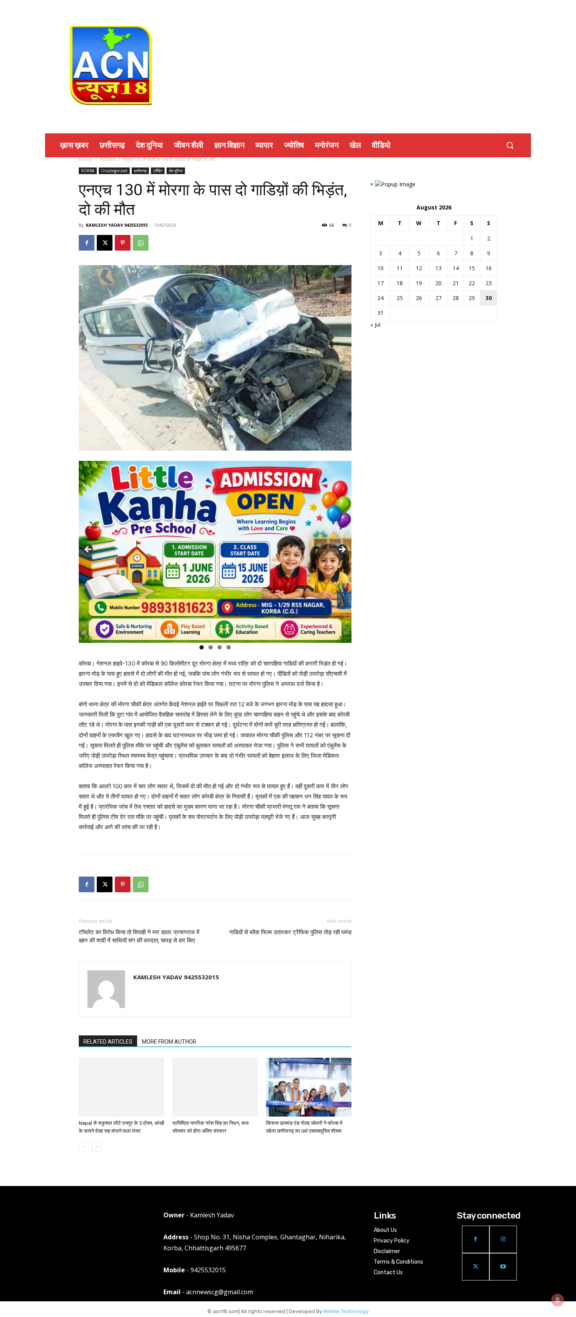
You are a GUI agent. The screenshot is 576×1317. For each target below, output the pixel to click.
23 (488, 283)
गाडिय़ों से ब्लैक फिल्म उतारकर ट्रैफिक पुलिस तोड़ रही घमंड (290, 932)
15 (472, 268)
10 (380, 268)
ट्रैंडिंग (157, 170)
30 (488, 298)
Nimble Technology (346, 1311)
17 (380, 283)
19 (419, 283)
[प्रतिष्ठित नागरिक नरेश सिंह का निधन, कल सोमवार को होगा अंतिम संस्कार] (215, 1087)
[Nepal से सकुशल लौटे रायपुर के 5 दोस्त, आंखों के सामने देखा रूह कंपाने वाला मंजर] (121, 1087)
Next (342, 550)
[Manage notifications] (557, 1299)
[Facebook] (86, 243)
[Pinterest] (122, 243)
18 (400, 283)
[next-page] (96, 1146)
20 (438, 283)
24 (380, 298)
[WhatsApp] (141, 243)
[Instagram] (503, 1239)
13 (438, 268)
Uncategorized (114, 170)
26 (419, 298)
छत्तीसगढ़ (140, 170)
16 (488, 268)
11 (400, 268)
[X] (104, 243)
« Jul (375, 324)
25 (400, 298)
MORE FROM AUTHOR (169, 1042)
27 (438, 298)
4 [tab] (228, 647)
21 (456, 283)
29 (472, 298)
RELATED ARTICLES (107, 1042)
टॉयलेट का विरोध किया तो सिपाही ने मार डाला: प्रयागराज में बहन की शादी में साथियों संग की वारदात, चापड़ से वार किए (139, 936)
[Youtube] (503, 1267)
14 (456, 268)
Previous (88, 550)
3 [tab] (219, 647)
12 (419, 268)
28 (456, 298)
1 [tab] (201, 647)
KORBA (108, 159)
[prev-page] (84, 1146)
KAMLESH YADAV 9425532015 (117, 225)
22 (472, 283)
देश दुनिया (176, 170)
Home (85, 159)
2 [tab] (210, 647)
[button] (510, 145)
